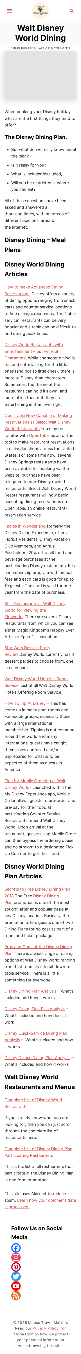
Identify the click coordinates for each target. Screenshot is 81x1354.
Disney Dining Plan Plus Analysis (34, 1008)
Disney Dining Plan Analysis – (32, 991)
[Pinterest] (40, 1267)
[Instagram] (40, 1257)
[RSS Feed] (40, 1295)
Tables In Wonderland (25, 526)
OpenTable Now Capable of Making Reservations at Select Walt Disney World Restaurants (38, 422)
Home (32, 47)
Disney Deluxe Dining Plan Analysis (37, 1057)
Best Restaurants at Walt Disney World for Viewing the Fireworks (34, 610)
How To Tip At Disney (25, 703)
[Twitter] (40, 1276)
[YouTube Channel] (40, 1286)
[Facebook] (40, 1248)
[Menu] (9, 11)
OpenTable (39, 435)
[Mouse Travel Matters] (40, 10)
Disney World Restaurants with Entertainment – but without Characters (33, 351)
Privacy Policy (45, 1328)
